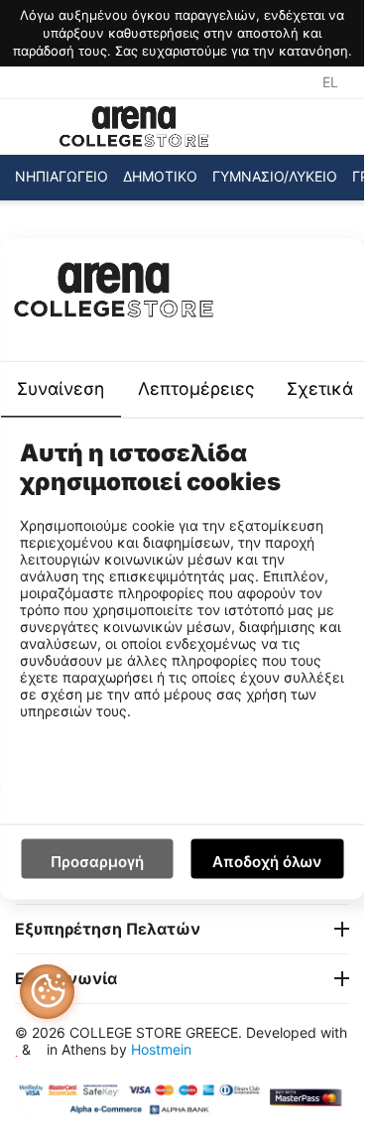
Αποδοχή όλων (266, 861)
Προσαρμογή (97, 861)
